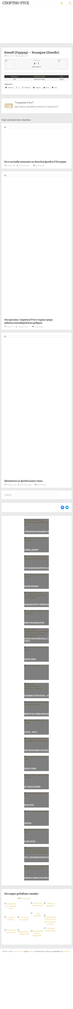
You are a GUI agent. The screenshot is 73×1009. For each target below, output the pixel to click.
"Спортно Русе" (23, 56)
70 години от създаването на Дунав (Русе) (25, 623)
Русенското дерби (14, 677)
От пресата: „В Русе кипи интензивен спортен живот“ (30, 750)
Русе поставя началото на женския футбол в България (35, 161)
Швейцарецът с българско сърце (21, 768)
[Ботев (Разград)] (16, 64)
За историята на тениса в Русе (20, 805)
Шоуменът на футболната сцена (23, 481)
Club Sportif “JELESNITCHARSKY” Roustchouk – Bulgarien (31, 695)
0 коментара (39, 165)
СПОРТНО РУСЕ (15, 3)
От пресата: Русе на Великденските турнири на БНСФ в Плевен (34, 604)
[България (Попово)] (57, 64)
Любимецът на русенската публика (22, 586)
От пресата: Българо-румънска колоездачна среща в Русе (32, 531)
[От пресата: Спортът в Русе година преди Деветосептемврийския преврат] (36, 176)
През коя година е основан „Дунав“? (22, 550)
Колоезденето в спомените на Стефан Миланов (28, 714)
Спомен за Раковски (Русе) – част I (21, 732)
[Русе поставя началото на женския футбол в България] (36, 127)
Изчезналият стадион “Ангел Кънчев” (23, 787)
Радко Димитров (25, 485)
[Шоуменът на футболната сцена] (36, 337)
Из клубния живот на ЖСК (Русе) (20, 841)
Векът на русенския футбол (18, 823)
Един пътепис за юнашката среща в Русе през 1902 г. (29, 878)
